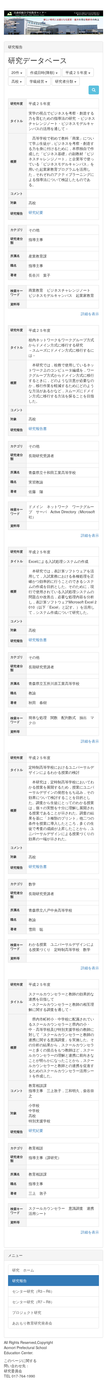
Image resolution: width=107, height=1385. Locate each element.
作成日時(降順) (43, 72)
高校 (15, 81)
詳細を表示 (90, 313)
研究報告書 (38, 428)
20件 (15, 72)
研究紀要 (36, 212)
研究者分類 (64, 81)
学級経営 (37, 81)
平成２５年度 (76, 72)
